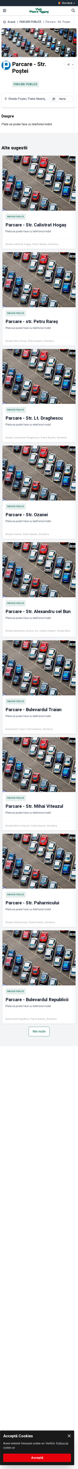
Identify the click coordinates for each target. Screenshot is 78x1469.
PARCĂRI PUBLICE (30, 21)
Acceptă (37, 1458)
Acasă (11, 21)
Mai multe (39, 1031)
